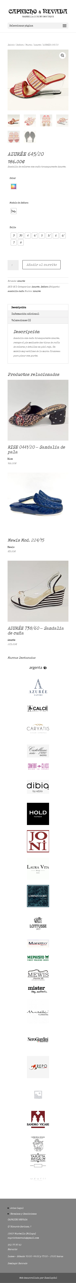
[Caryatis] (38, 738)
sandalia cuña (16, 291)
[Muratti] (38, 1022)
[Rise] (38, 1104)
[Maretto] (38, 946)
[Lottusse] (38, 933)
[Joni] (38, 851)
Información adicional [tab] (25, 313)
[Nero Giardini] (38, 1050)
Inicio (11, 44)
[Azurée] (38, 698)
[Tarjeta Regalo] (38, 1167)
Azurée (37, 44)
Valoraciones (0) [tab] (21, 320)
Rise (36, 454)
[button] (62, 55)
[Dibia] (38, 797)
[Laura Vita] (38, 879)
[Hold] (38, 824)
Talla (12, 227)
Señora (20, 44)
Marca (28, 44)
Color (12, 178)
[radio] (13, 186)
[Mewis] (38, 980)
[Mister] (38, 993)
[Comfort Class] (38, 769)
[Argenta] (38, 671)
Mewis (26, 545)
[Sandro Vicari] (38, 1127)
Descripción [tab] (18, 307)
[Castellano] (38, 756)
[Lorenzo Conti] (38, 906)
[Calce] (38, 711)
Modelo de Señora (18, 202)
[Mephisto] (38, 963)
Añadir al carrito (41, 265)
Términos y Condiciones (23, 1213)
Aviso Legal (16, 1208)
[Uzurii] (38, 1183)
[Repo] (38, 1077)
